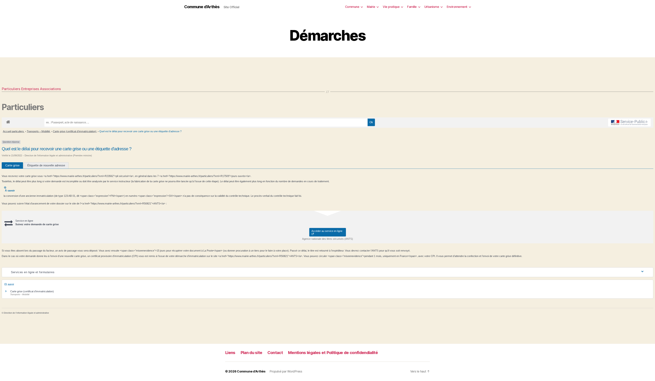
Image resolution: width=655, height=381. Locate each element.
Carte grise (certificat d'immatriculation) (75, 131)
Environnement (457, 7)
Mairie (371, 7)
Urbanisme (431, 7)
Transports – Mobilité (39, 131)
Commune (352, 7)
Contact (275, 352)
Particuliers (11, 89)
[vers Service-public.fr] (629, 122)
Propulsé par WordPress (286, 371)
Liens (230, 352)
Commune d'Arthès (202, 7)
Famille (412, 7)
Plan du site (251, 352)
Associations (50, 89)
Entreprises (30, 89)
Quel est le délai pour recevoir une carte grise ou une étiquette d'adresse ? (140, 131)
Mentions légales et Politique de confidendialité (333, 352)
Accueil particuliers (14, 131)
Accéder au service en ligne (327, 230)
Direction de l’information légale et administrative (26, 313)
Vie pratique (391, 7)
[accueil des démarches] (8, 121)
